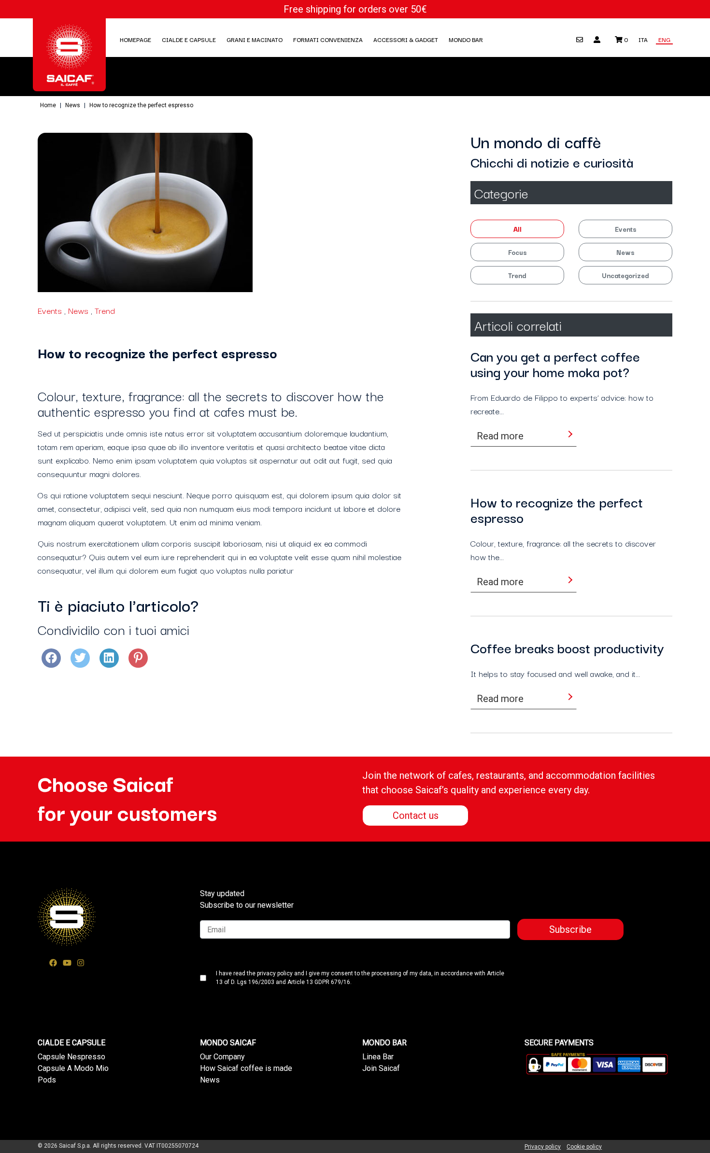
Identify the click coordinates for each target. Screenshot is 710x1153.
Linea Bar (378, 1056)
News (72, 105)
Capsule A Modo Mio (73, 1068)
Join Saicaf (381, 1068)
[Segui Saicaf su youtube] (67, 963)
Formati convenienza (328, 39)
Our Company (222, 1056)
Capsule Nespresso (71, 1056)
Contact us (416, 815)
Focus (517, 252)
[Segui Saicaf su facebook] (53, 963)
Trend (105, 310)
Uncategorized (625, 275)
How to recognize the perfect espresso (141, 105)
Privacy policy (543, 1146)
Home (48, 105)
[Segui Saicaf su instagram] (80, 963)
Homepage (135, 39)
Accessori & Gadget (405, 39)
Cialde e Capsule (189, 39)
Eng (664, 39)
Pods (47, 1079)
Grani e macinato (255, 39)
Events (50, 310)
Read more (500, 436)
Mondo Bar (466, 39)
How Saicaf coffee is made (246, 1068)
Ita (643, 39)
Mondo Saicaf (228, 1042)
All (517, 229)
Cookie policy (584, 1146)
